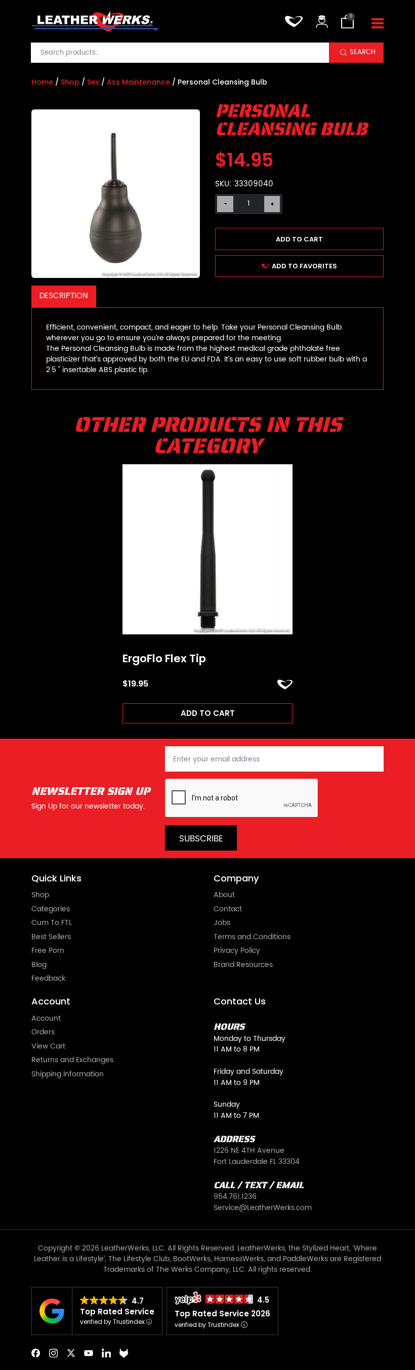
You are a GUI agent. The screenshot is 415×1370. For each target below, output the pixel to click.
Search (363, 52)
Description (63, 296)
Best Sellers (51, 937)
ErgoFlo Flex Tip (164, 658)
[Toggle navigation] (377, 23)
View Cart (48, 1047)
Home (42, 82)
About (224, 895)
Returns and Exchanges (72, 1060)
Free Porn (47, 951)
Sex (93, 82)
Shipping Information (67, 1074)
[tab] (63, 296)
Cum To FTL (51, 923)
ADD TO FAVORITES (304, 266)
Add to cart (299, 239)
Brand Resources (243, 965)
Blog (39, 965)
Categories (50, 909)
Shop (70, 82)
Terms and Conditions (252, 937)
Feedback (48, 979)
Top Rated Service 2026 (222, 1313)
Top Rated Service (117, 1311)
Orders (43, 1032)
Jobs (222, 923)
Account (46, 1019)
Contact (228, 909)
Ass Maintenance (138, 82)
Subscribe (201, 839)
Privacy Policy (237, 951)
